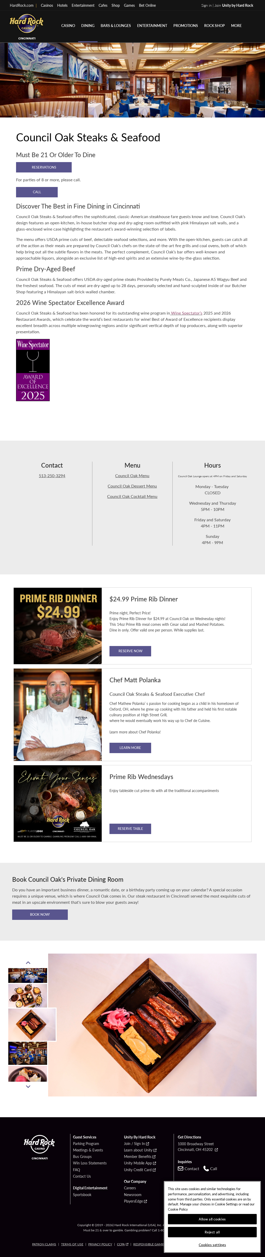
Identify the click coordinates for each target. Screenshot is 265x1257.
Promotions (185, 25)
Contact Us (82, 1176)
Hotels (62, 5)
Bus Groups (82, 1156)
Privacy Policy (100, 1244)
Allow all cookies (212, 1219)
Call (37, 191)
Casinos (47, 5)
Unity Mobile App (138, 1163)
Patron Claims (44, 1244)
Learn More (130, 747)
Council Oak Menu (132, 475)
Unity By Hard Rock (139, 1137)
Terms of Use (72, 1244)
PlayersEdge (133, 1201)
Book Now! (40, 914)
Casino (68, 25)
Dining (87, 25)
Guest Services (84, 1137)
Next (28, 1087)
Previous (28, 963)
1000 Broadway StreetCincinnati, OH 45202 (196, 1146)
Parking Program (86, 1143)
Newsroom (133, 1194)
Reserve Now (130, 650)
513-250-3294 (52, 475)
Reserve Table (130, 828)
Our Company (135, 1181)
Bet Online (147, 5)
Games (129, 5)
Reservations (44, 167)
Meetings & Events (88, 1150)
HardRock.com (23, 5)
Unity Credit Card (138, 1170)
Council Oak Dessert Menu (132, 486)
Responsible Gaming (150, 1244)
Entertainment (83, 5)
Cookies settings (212, 1244)
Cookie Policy (178, 1209)
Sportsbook (82, 1194)
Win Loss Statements (90, 1163)
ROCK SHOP (214, 25)
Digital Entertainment (90, 1188)
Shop (116, 5)
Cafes (103, 5)
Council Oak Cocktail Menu (132, 496)
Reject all (212, 1232)
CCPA (121, 1244)
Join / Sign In (134, 1143)
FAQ (76, 1170)
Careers (130, 1188)
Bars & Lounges (116, 25)
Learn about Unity (138, 1150)
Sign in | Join (227, 5)
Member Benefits (137, 1156)
